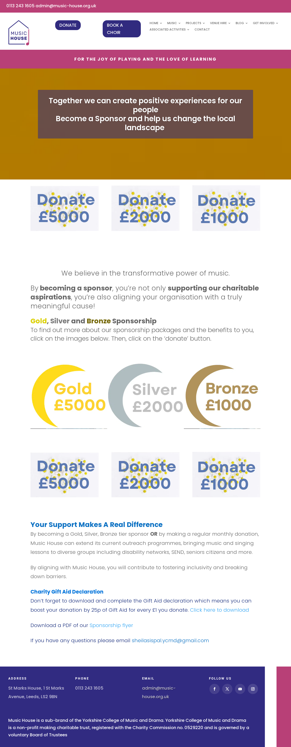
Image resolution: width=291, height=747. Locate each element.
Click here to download (219, 609)
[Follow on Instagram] (253, 689)
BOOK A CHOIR (115, 28)
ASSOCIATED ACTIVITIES (168, 30)
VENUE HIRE (218, 23)
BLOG (240, 23)
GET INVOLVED (263, 23)
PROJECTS (193, 23)
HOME (154, 23)
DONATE (67, 25)
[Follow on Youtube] (240, 689)
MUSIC (172, 23)
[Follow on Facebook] (214, 689)
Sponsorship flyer (111, 625)
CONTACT (202, 30)
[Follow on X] (227, 689)
